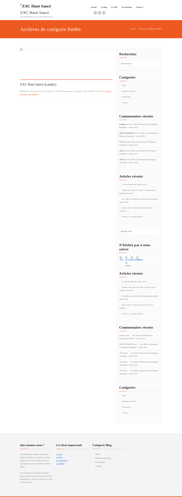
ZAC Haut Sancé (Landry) (38, 84)
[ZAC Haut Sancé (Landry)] (66, 65)
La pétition (60, 464)
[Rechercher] (148, 7)
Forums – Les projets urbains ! (132, 217)
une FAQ (23, 94)
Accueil (94, 7)
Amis (124, 85)
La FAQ (114, 7)
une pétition (33, 94)
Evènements (126, 97)
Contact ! (140, 7)
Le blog (104, 7)
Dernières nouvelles (129, 91)
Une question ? (62, 461)
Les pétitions (127, 7)
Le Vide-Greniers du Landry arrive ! (134, 184)
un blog (108, 91)
